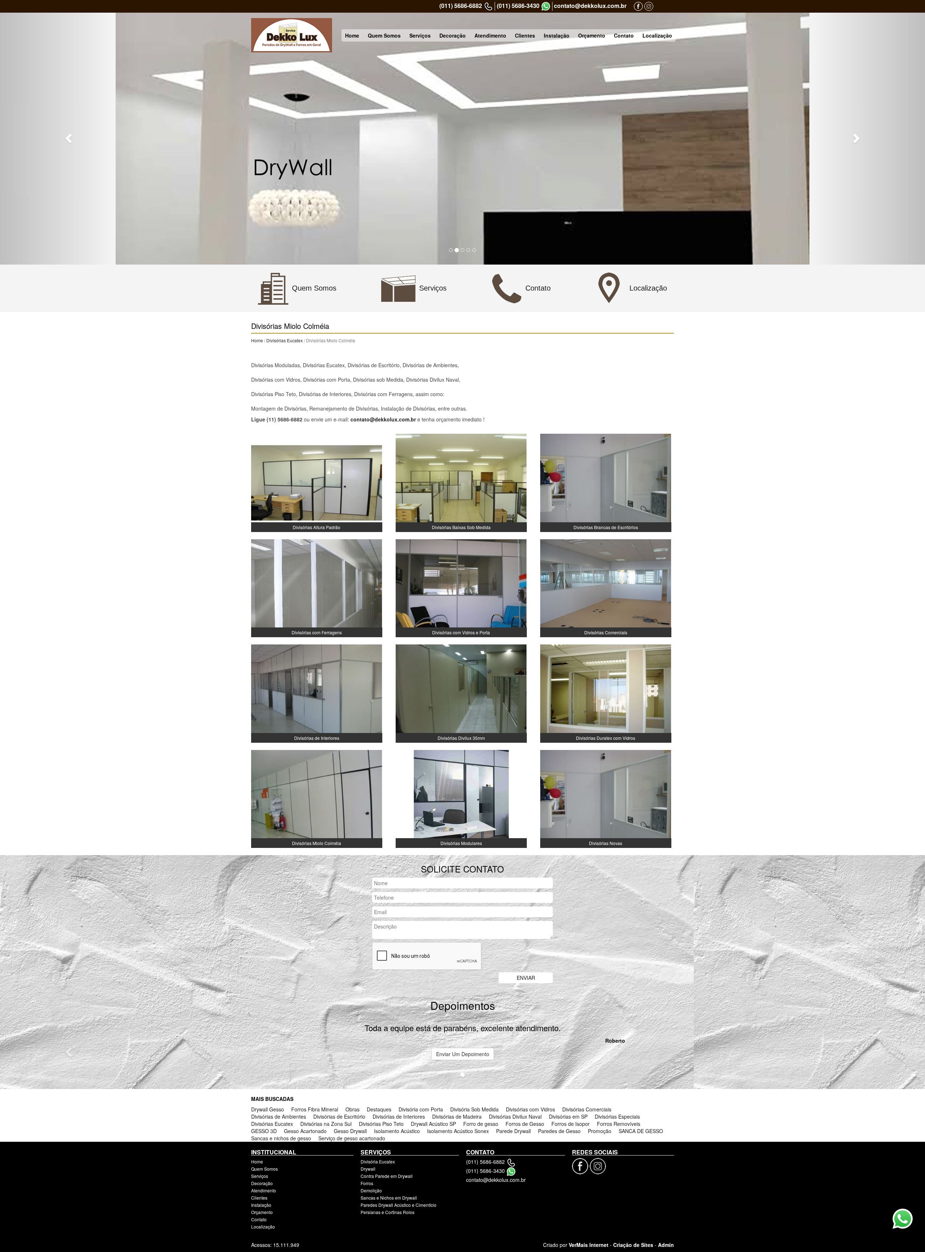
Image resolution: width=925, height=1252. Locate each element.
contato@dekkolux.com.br (590, 6)
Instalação (556, 35)
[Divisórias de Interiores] (316, 692)
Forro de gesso (480, 1123)
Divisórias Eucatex (284, 340)
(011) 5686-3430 (518, 6)
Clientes (525, 35)
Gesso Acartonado (305, 1131)
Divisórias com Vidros (530, 1109)
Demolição (371, 1190)
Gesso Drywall (350, 1131)
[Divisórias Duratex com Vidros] (605, 692)
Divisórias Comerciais (586, 1109)
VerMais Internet (588, 1244)
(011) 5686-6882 (460, 6)
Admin (666, 1244)
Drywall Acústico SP (433, 1123)
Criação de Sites (633, 1244)
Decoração (452, 35)
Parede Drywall (513, 1131)
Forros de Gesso (524, 1123)
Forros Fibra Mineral (314, 1109)
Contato (624, 35)
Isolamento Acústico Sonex (458, 1131)
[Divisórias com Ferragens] (316, 587)
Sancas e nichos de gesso (281, 1138)
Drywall (368, 1169)
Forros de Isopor (570, 1123)
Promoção (599, 1131)
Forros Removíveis (618, 1123)
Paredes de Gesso (559, 1131)
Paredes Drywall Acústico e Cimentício (398, 1205)
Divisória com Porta (421, 1109)
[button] (69, 138)
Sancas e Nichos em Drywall (389, 1198)
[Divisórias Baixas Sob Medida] (461, 482)
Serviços (420, 35)
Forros (367, 1183)
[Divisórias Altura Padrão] (316, 482)
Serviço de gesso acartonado (351, 1138)
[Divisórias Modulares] (461, 798)
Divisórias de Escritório (339, 1116)
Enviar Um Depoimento (462, 1054)
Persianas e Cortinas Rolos (387, 1212)
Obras (352, 1109)
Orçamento (591, 35)
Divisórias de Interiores (399, 1116)
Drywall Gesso (267, 1109)
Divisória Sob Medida (474, 1109)
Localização (657, 35)
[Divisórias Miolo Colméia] (316, 798)
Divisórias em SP (568, 1116)
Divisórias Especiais (617, 1116)
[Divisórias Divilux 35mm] (461, 692)
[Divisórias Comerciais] (605, 587)
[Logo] (291, 35)
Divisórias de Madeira (457, 1116)
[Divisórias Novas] (605, 798)
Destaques (379, 1109)
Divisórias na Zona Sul (326, 1123)
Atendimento (490, 35)
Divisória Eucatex (378, 1161)
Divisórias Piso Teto (381, 1123)
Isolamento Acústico (397, 1131)
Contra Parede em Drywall (387, 1176)
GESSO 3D (264, 1131)
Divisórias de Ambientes (278, 1116)
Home (352, 35)
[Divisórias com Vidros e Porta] (461, 587)
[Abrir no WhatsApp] (545, 6)
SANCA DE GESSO (641, 1131)
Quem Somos (384, 35)
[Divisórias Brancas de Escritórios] (605, 482)
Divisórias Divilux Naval (515, 1116)
